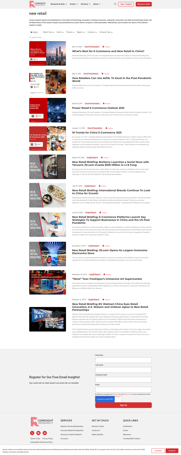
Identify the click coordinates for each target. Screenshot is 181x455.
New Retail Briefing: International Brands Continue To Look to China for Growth (111, 192)
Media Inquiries (97, 435)
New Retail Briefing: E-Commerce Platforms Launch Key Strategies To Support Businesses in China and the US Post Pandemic (111, 219)
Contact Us (96, 430)
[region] (90, 450)
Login (122, 4)
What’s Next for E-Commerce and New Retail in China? (108, 51)
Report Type (47, 32)
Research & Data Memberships (72, 426)
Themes (69, 32)
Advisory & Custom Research (71, 435)
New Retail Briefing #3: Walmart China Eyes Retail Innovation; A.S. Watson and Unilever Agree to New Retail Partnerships (110, 306)
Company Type (104, 32)
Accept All (172, 451)
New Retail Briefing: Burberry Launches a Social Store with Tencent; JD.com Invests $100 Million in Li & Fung (110, 163)
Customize (158, 451)
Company (91, 32)
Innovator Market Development (72, 430)
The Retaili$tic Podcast (131, 439)
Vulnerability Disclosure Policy (41, 442)
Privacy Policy (117, 394)
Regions (80, 32)
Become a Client (144, 4)
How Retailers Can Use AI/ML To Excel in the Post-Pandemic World (111, 80)
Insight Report (92, 158)
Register (129, 4)
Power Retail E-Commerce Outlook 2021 (98, 107)
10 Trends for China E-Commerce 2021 (97, 132)
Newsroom (127, 435)
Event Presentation (92, 47)
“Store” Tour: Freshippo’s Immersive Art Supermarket (107, 278)
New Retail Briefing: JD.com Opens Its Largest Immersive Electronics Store (109, 252)
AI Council (64, 439)
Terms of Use (127, 394)
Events (125, 430)
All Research (127, 426)
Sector (59, 32)
